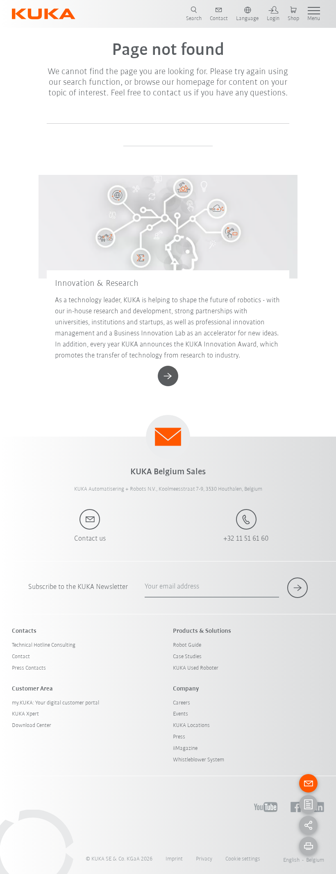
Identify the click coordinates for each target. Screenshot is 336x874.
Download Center (31, 725)
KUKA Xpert (25, 714)
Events (180, 714)
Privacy (204, 859)
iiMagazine (185, 748)
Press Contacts (29, 668)
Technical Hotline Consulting (43, 645)
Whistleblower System (198, 760)
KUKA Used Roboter (195, 668)
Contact (21, 657)
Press (179, 737)
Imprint (174, 859)
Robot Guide (187, 645)
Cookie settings (242, 859)
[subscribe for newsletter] (297, 587)
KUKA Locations (191, 725)
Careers (181, 703)
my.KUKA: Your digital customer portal (55, 703)
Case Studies (187, 657)
